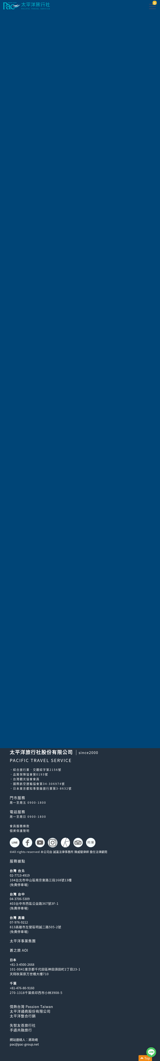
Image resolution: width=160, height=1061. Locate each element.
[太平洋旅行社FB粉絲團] (27, 842)
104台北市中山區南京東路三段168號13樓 (41, 880)
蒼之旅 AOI (19, 950)
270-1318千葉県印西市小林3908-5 (36, 992)
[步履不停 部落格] (65, 842)
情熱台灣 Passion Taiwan (31, 1006)
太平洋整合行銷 (23, 1016)
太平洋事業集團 (23, 940)
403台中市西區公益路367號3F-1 (34, 903)
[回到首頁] (26, 5)
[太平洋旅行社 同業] (91, 842)
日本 (13, 959)
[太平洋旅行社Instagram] (53, 842)
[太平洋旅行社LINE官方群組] (15, 842)
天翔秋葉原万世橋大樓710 (29, 973)
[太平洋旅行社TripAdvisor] (78, 842)
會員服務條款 (20, 826)
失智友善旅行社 (23, 1025)
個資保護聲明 (20, 831)
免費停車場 (19, 884)
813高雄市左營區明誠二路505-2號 (35, 927)
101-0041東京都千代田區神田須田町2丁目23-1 (45, 969)
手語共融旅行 (21, 1030)
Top (147, 1058)
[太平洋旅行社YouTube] (40, 842)
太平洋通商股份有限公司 (30, 1011)
